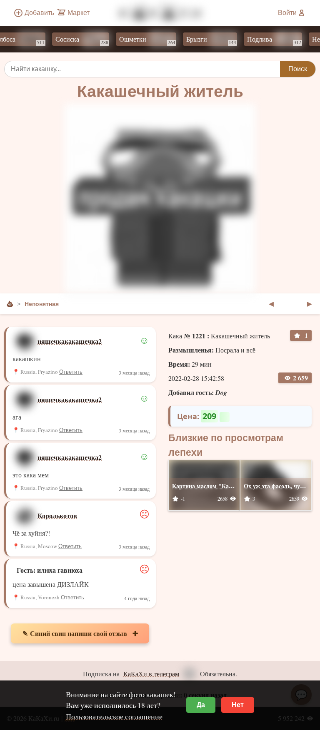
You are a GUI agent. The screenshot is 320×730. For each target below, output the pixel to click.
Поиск (297, 68)
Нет (238, 704)
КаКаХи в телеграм (151, 673)
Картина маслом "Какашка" (211, 486)
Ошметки (141, 40)
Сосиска (75, 40)
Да (201, 704)
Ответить (70, 372)
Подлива (268, 40)
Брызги (205, 40)
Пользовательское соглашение (114, 716)
